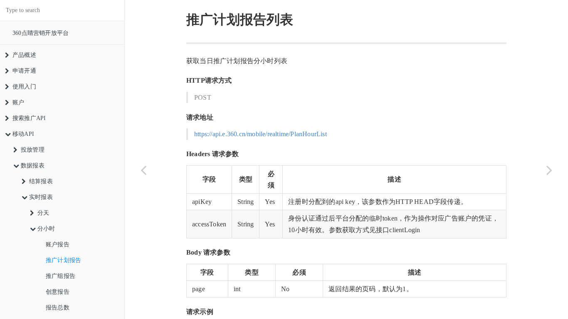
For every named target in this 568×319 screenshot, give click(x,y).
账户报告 (57, 244)
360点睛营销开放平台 (40, 33)
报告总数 (57, 307)
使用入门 (24, 86)
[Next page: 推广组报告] (549, 170)
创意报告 (57, 292)
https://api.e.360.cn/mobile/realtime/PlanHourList (260, 133)
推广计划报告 (63, 260)
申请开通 (24, 71)
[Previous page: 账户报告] (143, 170)
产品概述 (24, 55)
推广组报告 (60, 276)
